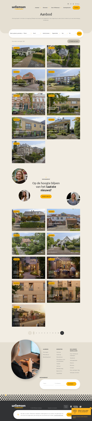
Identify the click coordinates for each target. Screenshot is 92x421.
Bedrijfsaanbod (47, 357)
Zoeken (79, 33)
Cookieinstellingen (58, 415)
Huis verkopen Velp (75, 370)
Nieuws (72, 363)
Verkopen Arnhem (74, 372)
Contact (76, 7)
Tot (69, 33)
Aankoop (59, 354)
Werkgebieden (73, 360)
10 (58, 333)
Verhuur (59, 366)
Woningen (45, 352)
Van (63, 33)
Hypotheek (59, 373)
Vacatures (72, 358)
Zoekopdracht (67, 7)
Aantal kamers (46, 33)
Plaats (25, 33)
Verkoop (59, 352)
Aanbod (37, 7)
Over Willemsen (55, 7)
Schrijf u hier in (46, 196)
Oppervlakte (55, 33)
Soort (34, 33)
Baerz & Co (59, 371)
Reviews (72, 365)
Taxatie (58, 363)
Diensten (45, 7)
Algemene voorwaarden (52, 408)
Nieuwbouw (46, 354)
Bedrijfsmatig (60, 368)
